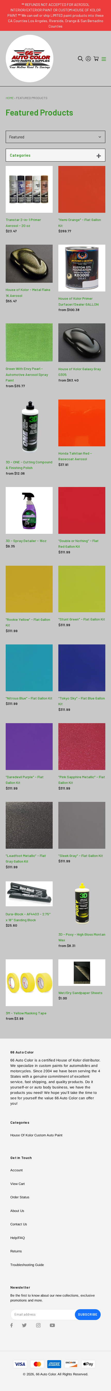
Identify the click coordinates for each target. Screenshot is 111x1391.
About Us (17, 1211)
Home (10, 98)
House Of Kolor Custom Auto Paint (36, 1135)
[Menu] (104, 59)
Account (16, 1170)
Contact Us (18, 1224)
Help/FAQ (17, 1238)
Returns (16, 1251)
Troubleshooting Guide (27, 1265)
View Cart (17, 1184)
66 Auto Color (46, 1374)
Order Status (19, 1197)
